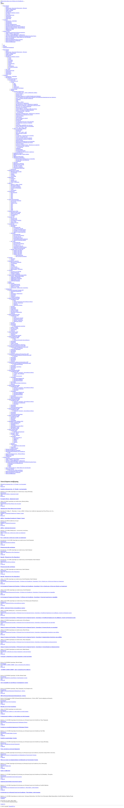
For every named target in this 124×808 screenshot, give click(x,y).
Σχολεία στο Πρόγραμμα (16, 187)
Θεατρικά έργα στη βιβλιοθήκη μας (15, 463)
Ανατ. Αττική (13, 221)
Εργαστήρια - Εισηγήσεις (16, 366)
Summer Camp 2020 (17, 250)
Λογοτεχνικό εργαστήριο (16, 200)
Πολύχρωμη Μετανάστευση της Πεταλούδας (25, 141)
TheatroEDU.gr (12, 806)
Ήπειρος (10, 62)
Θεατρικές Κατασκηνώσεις (11, 449)
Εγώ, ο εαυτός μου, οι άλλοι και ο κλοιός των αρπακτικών (13, 537)
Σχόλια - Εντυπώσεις (15, 268)
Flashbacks (18, 99)
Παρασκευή (15, 438)
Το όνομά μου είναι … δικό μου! (23, 111)
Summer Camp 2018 (17, 252)
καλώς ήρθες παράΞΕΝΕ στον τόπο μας (24, 125)
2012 (12, 196)
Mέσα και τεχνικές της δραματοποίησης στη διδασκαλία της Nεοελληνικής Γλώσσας (19, 759)
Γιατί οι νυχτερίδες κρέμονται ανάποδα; (24, 137)
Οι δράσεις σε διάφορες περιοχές (12, 56)
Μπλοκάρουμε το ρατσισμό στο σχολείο (24, 114)
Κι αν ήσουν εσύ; (11, 79)
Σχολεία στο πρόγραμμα (18, 88)
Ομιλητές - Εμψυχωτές (18, 302)
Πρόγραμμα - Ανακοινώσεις (16, 293)
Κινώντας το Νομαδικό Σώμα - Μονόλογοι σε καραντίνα (27, 144)
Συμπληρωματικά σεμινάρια (16, 396)
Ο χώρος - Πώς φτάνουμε (18, 373)
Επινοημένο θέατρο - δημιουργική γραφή (10, 498)
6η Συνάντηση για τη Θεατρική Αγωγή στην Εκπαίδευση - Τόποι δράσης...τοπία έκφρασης (20, 792)
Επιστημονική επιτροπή (18, 317)
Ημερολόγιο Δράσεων (15, 185)
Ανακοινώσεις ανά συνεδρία (19, 445)
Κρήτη (9, 64)
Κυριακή (15, 441)
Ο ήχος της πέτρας (20, 115)
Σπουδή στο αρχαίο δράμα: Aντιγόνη (9, 738)
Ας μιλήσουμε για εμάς (18, 228)
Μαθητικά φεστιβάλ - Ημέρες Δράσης (21, 154)
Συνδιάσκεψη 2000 (15, 416)
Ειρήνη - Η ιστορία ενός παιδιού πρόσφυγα (25, 110)
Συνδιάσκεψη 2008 (15, 337)
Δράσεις (12, 90)
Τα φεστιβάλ (13, 176)
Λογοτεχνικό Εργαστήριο (13, 199)
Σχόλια (14, 374)
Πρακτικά (13, 419)
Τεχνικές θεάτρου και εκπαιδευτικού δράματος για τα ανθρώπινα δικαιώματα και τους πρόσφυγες (36, 97)
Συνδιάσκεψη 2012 (15, 315)
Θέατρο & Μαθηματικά (10, 473)
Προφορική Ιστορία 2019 (16, 291)
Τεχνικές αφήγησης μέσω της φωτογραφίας (25, 126)
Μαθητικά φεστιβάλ (10, 455)
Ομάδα (14, 85)
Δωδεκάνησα (11, 65)
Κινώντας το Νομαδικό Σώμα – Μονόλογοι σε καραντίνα (28, 113)
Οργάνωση (13, 178)
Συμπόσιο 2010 (14, 333)
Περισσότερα (3, 492)
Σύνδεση (5, 46)
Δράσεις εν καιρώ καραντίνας (19, 232)
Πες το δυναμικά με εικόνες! (22, 118)
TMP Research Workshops (16, 278)
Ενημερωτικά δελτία (10, 70)
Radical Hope (11, 177)
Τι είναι (12, 179)
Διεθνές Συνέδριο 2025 (13, 429)
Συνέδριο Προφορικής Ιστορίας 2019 (16, 290)
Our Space (15, 162)
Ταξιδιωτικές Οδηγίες (17, 305)
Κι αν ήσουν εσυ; (14, 81)
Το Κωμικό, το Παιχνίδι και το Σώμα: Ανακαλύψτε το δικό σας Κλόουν (16, 656)
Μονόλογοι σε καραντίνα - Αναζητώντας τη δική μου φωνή (28, 105)
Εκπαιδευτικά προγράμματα (19, 248)
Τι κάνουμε (5, 75)
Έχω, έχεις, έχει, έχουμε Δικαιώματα (23, 106)
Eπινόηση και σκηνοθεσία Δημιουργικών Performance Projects (14, 727)
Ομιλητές (13, 443)
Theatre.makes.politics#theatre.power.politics (17, 275)
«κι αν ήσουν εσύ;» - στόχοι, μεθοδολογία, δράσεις (26, 92)
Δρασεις (12, 173)
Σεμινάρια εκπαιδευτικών (18, 91)
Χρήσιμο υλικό (14, 89)
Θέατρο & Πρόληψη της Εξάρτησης (13, 472)
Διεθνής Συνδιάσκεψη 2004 (14, 385)
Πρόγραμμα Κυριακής (18, 380)
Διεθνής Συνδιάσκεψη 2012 (14, 314)
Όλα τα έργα (13, 201)
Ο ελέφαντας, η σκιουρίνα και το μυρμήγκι (25, 135)
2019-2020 (13, 226)
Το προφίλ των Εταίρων (16, 186)
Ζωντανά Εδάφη (19, 149)
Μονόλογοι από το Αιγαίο (21, 133)
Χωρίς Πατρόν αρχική (15, 284)
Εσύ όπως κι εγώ (16, 244)
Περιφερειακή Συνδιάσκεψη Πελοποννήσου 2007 (18, 353)
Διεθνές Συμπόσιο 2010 (13, 331)
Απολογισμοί (16, 86)
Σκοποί (7, 50)
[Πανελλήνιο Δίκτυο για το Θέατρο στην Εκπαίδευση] (12, 1)
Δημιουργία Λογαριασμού (8, 47)
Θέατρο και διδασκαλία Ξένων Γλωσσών (14, 471)
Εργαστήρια (13, 294)
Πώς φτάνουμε (16, 435)
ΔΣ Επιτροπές (8, 55)
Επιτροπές (15, 356)
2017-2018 (13, 241)
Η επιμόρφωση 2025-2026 (18, 168)
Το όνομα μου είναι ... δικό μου (22, 146)
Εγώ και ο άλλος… (20, 93)
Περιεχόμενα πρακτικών (18, 388)
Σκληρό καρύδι (19, 119)
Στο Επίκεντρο (11, 223)
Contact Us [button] (3, 804)
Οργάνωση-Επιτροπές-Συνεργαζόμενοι (21, 340)
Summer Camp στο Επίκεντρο (17, 249)
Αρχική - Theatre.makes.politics (17, 276)
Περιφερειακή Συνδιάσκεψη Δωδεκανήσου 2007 (18, 362)
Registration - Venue (15, 427)
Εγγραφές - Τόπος (14, 434)
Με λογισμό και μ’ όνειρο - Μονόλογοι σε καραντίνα (27, 104)
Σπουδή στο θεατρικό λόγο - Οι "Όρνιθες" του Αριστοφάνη (14, 489)
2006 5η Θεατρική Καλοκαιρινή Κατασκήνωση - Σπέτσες (13, 695)
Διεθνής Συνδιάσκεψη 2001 (14, 408)
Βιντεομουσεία (11, 191)
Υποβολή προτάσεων (15, 297)
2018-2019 (13, 233)
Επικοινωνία (13, 169)
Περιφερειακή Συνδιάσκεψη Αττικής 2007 (17, 345)
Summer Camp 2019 (17, 251)
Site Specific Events (15, 428)
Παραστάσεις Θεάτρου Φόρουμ (20, 247)
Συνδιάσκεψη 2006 (15, 371)
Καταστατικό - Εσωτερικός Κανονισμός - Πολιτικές (16, 52)
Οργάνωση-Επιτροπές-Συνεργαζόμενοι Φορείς (23, 301)
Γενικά (14, 316)
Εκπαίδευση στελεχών (18, 153)
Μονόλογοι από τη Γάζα (13, 211)
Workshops (13, 424)
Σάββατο (15, 439)
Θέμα (12, 292)
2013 (12, 194)
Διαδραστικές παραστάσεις (18, 157)
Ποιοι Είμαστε (6, 49)
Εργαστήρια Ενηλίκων (18, 237)
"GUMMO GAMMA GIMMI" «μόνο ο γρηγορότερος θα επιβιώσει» (16, 669)
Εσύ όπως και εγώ (17, 236)
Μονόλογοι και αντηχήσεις (21, 107)
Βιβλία (9, 465)
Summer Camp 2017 (17, 254)
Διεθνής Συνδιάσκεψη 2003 (14, 399)
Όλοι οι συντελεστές (17, 376)
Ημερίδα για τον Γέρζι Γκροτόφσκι (8, 706)
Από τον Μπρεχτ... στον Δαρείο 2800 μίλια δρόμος (26, 108)
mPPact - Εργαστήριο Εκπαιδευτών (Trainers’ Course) (13, 518)
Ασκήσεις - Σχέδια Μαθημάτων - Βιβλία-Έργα (15, 460)
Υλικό (12, 189)
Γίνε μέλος (8, 69)
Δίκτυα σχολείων (19, 140)
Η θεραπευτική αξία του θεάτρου (8, 547)
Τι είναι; (12, 82)
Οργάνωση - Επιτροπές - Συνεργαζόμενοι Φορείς (23, 372)
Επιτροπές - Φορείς (15, 432)
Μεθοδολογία (14, 180)
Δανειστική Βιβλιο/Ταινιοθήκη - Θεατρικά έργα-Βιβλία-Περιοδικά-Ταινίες (21, 461)
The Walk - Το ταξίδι (17, 165)
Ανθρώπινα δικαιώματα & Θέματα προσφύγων (15, 458)
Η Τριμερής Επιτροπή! (20, 150)
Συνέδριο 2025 (14, 430)
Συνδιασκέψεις (9, 288)
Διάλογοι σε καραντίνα (18, 166)
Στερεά (9, 58)
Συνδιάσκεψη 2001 (15, 409)
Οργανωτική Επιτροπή (18, 348)
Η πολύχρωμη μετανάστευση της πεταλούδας (25, 158)
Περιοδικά (10, 464)
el (1, 2)
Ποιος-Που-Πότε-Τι (17, 437)
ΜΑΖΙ (14, 155)
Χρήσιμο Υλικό (6, 457)
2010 (12, 198)
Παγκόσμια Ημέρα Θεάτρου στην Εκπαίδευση (15, 451)
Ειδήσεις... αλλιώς (20, 101)
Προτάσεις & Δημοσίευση (18, 431)
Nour (17, 100)
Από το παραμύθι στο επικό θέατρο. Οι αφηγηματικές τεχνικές (14, 682)
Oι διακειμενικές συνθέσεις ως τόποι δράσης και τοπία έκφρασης (15, 716)
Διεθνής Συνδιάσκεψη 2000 (14, 415)
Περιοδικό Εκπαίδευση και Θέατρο (13, 450)
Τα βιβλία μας (8, 456)
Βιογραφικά (13, 351)
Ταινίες (9, 466)
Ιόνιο (9, 68)
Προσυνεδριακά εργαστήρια (19, 326)
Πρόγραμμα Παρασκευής (18, 378)
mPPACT (10, 183)
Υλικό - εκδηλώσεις (15, 182)
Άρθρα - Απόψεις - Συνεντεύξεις (12, 459)
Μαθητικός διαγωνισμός (18, 156)
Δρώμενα (13, 313)
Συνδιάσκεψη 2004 (15, 386)
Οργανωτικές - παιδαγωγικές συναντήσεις (19, 287)
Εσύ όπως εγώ (11, 216)
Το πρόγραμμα (14, 172)
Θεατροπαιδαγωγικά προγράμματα (20, 239)
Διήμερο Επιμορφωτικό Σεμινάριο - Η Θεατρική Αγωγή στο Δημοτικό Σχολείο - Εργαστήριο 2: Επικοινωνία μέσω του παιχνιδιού (29, 627)
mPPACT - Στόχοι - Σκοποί (16, 184)
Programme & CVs (15, 423)
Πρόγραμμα (13, 307)
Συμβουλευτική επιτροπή (16, 335)
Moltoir (9, 281)
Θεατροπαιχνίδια (16, 227)
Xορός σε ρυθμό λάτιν (5, 770)
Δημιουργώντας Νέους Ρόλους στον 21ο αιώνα (11, 508)
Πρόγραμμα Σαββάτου (18, 379)
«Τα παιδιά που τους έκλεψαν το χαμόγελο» (25, 151)
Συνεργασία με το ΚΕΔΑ (16, 220)
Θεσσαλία (10, 61)
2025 (9, 452)
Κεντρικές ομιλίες (14, 311)
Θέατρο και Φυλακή (10, 468)
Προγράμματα (9, 77)
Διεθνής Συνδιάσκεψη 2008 (14, 336)
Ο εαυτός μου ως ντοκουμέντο (22, 103)
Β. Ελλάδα (10, 60)
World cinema (19, 117)
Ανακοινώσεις (8, 72)
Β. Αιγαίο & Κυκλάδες (13, 67)
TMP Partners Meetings (15, 277)
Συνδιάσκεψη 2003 (15, 400)
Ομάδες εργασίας (14, 327)
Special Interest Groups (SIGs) (17, 425)
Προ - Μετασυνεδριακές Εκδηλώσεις (18, 383)
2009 (12, 209)
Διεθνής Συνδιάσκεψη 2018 (14, 298)
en (3, 45)
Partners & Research (15, 272)
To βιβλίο (13, 215)
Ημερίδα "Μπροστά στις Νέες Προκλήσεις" (10, 557)
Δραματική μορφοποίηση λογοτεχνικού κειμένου (11, 781)
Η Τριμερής (18, 120)
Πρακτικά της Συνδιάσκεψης (19, 402)
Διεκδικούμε (8, 71)
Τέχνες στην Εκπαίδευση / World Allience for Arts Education (18, 467)
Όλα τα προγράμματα (12, 78)
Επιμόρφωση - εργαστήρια (11, 76)
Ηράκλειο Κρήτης (14, 222)
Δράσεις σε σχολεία (15, 286)
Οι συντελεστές (14, 266)
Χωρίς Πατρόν (11, 283)
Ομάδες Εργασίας (9, 54)
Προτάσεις (15, 304)
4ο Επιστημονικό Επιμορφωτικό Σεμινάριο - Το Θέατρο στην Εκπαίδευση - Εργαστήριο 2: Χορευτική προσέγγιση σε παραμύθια (29, 597)
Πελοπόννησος (11, 63)
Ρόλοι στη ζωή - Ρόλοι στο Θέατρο (15, 470)
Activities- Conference (15, 273)
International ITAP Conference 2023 (15, 421)
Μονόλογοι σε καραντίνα (18, 163)
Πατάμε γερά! (19, 94)
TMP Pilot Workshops (15, 280)
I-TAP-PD (10, 270)
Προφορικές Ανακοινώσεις (16, 312)
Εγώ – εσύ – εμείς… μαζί (21, 127)
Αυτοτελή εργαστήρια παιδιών (19, 229)
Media (14, 84)
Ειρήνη (17, 134)
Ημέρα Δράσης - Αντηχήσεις (17, 269)
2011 (12, 197)
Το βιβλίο (13, 175)
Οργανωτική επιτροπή (17, 319)
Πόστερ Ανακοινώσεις (15, 398)
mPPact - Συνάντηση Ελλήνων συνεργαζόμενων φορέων (13, 608)
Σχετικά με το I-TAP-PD (16, 271)
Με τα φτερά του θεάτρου (18, 235)
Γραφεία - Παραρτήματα (11, 53)
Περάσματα (18, 130)
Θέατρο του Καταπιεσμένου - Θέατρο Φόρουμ (15, 453)
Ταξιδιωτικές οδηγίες (17, 321)
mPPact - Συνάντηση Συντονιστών (8, 527)
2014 (12, 193)
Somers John (8, 74)
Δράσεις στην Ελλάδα (15, 213)
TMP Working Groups (15, 279)
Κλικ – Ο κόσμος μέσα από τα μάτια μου (24, 98)
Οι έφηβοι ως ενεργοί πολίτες (19, 230)
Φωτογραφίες (13, 190)
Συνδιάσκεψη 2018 (15, 299)
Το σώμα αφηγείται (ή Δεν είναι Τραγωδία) (25, 121)
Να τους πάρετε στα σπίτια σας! (22, 160)
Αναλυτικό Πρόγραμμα (15, 349)
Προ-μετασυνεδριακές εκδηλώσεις (18, 344)
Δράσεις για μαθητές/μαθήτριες (19, 128)
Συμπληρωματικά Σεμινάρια (16, 414)
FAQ (14, 83)
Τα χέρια (18, 124)
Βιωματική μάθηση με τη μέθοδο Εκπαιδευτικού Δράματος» (28, 96)
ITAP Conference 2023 (15, 422)
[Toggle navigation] (23, 1)
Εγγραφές (13, 306)
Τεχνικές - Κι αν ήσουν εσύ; (22, 136)
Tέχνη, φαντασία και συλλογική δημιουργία (10, 748)
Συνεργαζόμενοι (14, 214)
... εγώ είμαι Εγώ (19, 112)
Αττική (9, 57)
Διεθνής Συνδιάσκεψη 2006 (14, 370)
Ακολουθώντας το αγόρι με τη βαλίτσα (24, 122)
